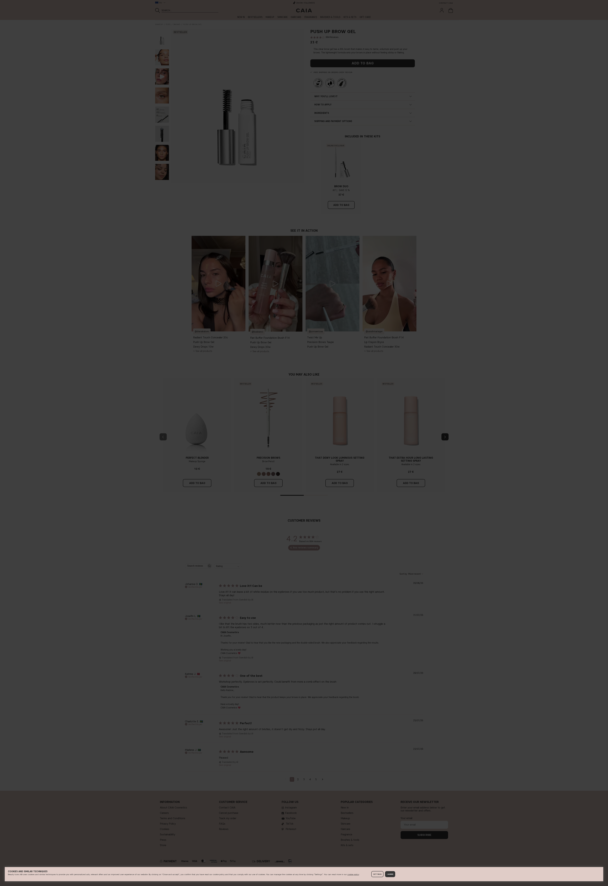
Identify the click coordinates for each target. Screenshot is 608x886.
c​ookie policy (353, 874)
